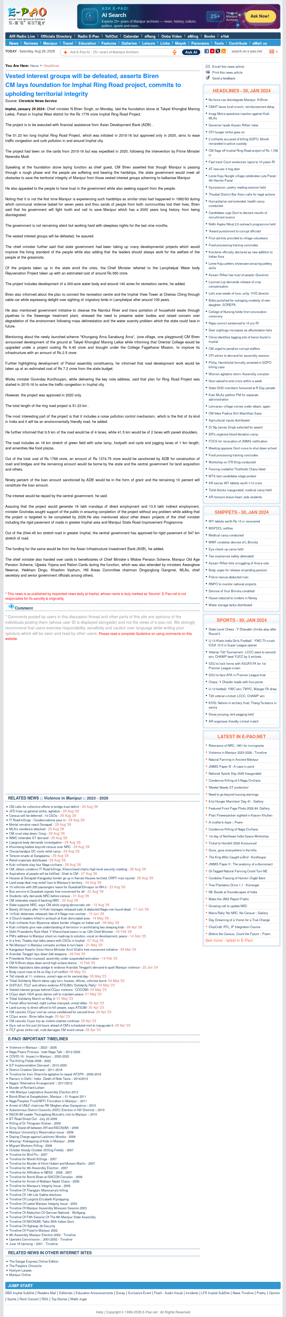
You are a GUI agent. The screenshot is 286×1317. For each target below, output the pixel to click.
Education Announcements (94, 1292)
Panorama (200, 43)
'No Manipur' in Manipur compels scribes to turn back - (56, 945)
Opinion (274, 1292)
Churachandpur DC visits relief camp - (44, 851)
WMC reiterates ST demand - (38, 838)
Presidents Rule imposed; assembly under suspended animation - (63, 958)
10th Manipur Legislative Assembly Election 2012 (43, 1092)
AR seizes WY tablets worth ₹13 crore (235, 483)
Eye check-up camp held (226, 549)
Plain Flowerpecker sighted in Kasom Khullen (240, 815)
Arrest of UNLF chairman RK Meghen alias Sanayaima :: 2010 (52, 1105)
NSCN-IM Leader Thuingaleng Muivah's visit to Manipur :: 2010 (53, 1114)
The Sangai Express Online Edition (33, 1261)
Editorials (66, 1292)
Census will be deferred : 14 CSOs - (42, 815)
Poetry (261, 1292)
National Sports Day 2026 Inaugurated (235, 773)
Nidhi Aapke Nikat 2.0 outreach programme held (242, 224)
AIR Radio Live (22, 36)
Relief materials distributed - (37, 860)
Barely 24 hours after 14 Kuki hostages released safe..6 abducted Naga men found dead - (79, 909)
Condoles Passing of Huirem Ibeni (237, 878)
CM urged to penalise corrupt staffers (234, 348)
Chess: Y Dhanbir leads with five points (236, 682)
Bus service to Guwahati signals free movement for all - (56, 891)
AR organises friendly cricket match (234, 721)
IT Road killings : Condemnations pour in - (47, 820)
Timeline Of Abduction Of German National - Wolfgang (47, 1212)
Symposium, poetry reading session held (237, 187)
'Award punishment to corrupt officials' (235, 231)
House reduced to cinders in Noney (233, 598)
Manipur (50, 43)
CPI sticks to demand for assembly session (239, 355)
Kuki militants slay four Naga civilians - (45, 864)
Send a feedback (223, 78)
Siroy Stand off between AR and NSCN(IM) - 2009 (43, 1127)
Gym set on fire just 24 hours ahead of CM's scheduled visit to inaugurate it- (69, 1025)
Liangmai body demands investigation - (45, 842)
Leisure (148, 43)
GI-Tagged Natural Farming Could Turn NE (238, 871)
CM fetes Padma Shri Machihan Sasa (235, 413)
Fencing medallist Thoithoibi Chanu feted (237, 469)
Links (165, 43)
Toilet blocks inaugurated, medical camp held (240, 490)
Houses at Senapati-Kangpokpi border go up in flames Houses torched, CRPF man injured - (81, 878)
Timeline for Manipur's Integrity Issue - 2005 (39, 1185)
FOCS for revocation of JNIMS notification (238, 441)
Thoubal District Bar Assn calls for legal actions (242, 194)
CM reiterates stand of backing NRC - (43, 900)
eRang (150, 36)
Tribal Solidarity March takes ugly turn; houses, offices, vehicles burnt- (67, 980)
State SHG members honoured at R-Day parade (242, 388)
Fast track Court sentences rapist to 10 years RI (242, 162)
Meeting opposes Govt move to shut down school (243, 448)
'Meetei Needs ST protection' (229, 787)
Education (87, 43)
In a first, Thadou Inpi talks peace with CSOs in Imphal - (56, 940)
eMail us (259, 43)
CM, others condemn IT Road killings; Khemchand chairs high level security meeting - (77, 869)
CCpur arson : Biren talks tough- (39, 1016)
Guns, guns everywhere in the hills (233, 850)
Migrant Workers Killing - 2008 (30, 1145)
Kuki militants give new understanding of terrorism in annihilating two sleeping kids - (75, 927)
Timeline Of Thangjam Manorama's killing (38, 1190)
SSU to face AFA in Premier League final (237, 675)
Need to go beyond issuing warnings (234, 794)
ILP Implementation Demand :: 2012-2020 (38, 1065)
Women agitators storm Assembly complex (239, 374)
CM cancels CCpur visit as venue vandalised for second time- (60, 1012)
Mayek (180, 43)
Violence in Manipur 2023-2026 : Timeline (238, 752)
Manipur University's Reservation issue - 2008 (41, 1132)
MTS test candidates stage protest (232, 476)
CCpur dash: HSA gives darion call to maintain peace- (55, 994)
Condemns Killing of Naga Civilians (233, 829)
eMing (193, 36)
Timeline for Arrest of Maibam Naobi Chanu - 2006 (44, 1181)
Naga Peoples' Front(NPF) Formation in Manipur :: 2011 (48, 1101)
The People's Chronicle (25, 1265)
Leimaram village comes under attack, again (239, 406)
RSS (45, 1299)
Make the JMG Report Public (229, 899)
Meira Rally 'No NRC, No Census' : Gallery (238, 913)
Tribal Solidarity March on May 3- (41, 998)
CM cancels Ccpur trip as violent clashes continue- (52, 1021)
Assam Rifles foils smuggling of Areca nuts (239, 563)
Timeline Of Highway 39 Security (32, 1226)
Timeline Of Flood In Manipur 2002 (33, 1230)
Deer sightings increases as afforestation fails (240, 330)
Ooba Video (171, 36)
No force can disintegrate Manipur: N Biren (238, 99)
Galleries (129, 43)
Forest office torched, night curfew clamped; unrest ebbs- (56, 1003)
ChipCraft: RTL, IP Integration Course (234, 926)
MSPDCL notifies (221, 528)
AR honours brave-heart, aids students (235, 497)
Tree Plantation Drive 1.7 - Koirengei (234, 885)
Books (209, 36)
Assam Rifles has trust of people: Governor (239, 275)
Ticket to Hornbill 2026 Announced (232, 843)
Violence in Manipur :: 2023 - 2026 (33, 1047)
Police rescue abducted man (228, 577)
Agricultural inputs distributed (229, 420)
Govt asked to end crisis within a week (235, 381)
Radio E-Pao (88, 36)
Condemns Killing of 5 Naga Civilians (235, 780)
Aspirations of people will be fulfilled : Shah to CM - (53, 873)
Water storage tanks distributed (230, 605)
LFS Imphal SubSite (215, 1292)
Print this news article (227, 72)
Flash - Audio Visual (168, 1292)
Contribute (238, 43)
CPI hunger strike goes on (227, 132)
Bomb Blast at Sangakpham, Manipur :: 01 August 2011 (47, 1096)
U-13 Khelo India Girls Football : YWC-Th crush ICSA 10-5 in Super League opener (242, 642)
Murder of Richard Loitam (27, 1087)
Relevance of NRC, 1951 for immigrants (236, 745)
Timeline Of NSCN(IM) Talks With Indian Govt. (42, 1221)
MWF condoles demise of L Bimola (233, 542)
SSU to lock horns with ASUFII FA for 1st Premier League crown (237, 665)
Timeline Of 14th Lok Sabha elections (35, 1194)
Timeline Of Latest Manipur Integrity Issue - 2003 (43, 1203)
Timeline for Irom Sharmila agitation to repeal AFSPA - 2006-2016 (55, 1074)
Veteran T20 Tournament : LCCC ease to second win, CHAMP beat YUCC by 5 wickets (242, 654)
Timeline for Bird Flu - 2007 (28, 1154)
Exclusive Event (139, 1292)
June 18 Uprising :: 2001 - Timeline (33, 1243)
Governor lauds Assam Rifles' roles (233, 125)
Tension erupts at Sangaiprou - (39, 855)
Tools (219, 43)
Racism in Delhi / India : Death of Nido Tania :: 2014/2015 (48, 1078)
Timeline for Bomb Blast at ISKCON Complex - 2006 (45, 1176)
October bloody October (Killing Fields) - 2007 (41, 1150)
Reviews (31, 43)
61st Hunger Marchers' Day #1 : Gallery (236, 801)
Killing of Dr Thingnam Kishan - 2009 (35, 1123)
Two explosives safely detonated (231, 556)
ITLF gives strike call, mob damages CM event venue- (55, 1029)
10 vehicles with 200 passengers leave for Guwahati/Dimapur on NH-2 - (67, 887)
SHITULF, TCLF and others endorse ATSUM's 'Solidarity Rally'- (62, 985)
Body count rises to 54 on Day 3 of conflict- (47, 971)
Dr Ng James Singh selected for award (235, 427)
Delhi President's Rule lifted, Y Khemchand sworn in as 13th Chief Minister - (70, 931)
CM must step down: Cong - (37, 833)
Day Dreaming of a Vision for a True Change (239, 920)
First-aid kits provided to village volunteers (238, 238)
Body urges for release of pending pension (238, 570)
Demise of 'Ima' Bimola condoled (231, 591)
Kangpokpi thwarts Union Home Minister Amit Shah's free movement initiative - (72, 949)
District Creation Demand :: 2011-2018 (35, 1069)
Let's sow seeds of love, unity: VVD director (239, 293)
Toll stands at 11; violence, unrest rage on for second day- (57, 976)
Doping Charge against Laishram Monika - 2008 (42, 1136)
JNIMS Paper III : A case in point (231, 766)
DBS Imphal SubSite (19, 1292)
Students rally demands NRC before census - (49, 896)
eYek (225, 36)
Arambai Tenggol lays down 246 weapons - (47, 954)
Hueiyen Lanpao (20, 1270)
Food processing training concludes (233, 245)
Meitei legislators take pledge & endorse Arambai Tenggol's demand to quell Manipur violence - (83, 967)
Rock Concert (29, 1299)
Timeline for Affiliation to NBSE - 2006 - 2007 (40, 1172)
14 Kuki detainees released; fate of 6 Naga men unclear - (56, 913)
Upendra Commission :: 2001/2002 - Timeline (40, 1239)
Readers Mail (46, 1292)
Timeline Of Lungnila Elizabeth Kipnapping (39, 1199)
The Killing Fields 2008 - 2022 (30, 1060)
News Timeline (243, 1292)
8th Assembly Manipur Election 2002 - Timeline (42, 1234)
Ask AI (191, 52)
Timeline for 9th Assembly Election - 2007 (38, 1168)
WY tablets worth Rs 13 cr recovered (234, 521)
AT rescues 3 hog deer (224, 169)
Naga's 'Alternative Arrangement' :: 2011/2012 (40, 1083)
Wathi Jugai (78, 1299)
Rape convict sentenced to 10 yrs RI (234, 323)
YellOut (111, 36)
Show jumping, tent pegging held (231, 714)
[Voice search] (174, 52)
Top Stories (59, 1299)
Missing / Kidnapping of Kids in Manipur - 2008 (41, 1141)
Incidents (192, 1292)
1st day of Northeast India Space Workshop (239, 836)
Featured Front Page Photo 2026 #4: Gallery (239, 808)
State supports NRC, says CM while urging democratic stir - (59, 904)
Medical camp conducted (226, 535)
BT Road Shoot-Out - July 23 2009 (33, 1118)
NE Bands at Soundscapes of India (233, 892)
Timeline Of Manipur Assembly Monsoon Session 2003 (48, 1208)
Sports (11, 1299)
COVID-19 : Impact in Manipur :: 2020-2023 (39, 1056)
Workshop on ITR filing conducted (232, 462)
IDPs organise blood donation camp (233, 434)
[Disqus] (102, 716)
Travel (68, 43)
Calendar (131, 36)
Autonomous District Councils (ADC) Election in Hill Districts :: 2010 (56, 1109)
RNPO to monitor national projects (232, 584)
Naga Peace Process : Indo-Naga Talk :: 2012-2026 (44, 1051)
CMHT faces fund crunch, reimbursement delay (242, 106)
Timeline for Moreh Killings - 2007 (33, 1159)
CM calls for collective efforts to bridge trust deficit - (53, 806)
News (13, 43)
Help (99, 1311)
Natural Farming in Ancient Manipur (233, 759)
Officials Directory (56, 36)
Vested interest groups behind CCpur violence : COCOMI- (58, 989)
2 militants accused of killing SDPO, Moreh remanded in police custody (239, 141)
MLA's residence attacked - (36, 829)
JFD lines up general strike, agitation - (44, 811)
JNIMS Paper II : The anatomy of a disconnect (241, 864)
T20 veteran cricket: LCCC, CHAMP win (236, 696)
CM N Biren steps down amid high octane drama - (52, 962)
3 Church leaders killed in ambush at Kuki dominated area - (59, 918)
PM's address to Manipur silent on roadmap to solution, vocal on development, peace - (77, 936)
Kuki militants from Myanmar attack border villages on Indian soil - (64, 922)
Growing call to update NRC (228, 906)
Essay (120, 1292)
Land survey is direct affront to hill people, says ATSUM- (56, 1007)
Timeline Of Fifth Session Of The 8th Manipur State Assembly (52, 1217)
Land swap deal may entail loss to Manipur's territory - (55, 882)
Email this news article (228, 66)
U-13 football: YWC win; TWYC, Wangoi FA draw (243, 689)
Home (34, 65)
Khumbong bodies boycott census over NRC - (49, 846)
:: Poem (226, 822)
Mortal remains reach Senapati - (40, 824)
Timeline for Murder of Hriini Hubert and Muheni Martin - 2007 (52, 1163)
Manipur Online (20, 1274)
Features (108, 43)
